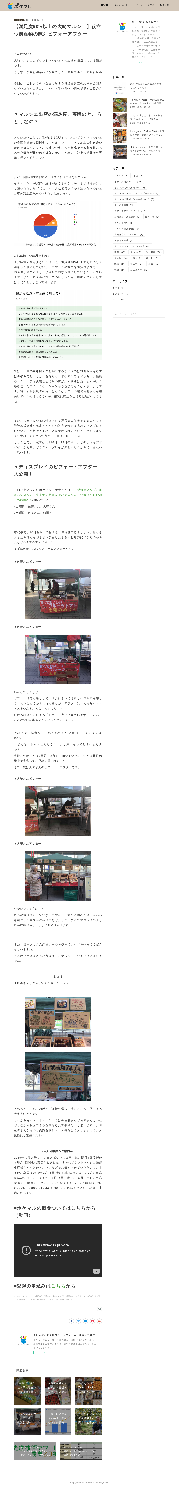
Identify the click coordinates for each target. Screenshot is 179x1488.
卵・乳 (152, 257)
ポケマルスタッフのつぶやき (132, 246)
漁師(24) (54, 1299)
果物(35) (57, 1296)
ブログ (138, 5)
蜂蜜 (119, 263)
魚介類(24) (81, 1296)
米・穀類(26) (68, 1296)
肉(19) (90, 1296)
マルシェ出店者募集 (127, 228)
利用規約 (164, 5)
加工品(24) (34, 1299)
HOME (105, 5)
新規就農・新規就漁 (127, 216)
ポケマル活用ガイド (128, 181)
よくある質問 (124, 204)
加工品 (137, 263)
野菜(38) (48, 1296)
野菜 (119, 251)
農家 (153, 263)
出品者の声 (139, 269)
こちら (58, 1285)
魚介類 (121, 257)
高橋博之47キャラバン (128, 234)
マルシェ (19, 20)
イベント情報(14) (34, 1296)
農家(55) (44, 1299)
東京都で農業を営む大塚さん (56, 495)
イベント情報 (124, 222)
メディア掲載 (123, 240)
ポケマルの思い (122, 5)
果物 (135, 251)
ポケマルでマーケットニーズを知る (136, 193)
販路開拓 (153, 216)
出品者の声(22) (66, 1299)
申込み (151, 5)
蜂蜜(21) (23, 1299)
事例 (139, 175)
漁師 (119, 269)
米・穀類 (154, 251)
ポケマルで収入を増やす (129, 187)
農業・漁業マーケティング (131, 210)
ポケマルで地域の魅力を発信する (134, 199)
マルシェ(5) (19, 1296)
